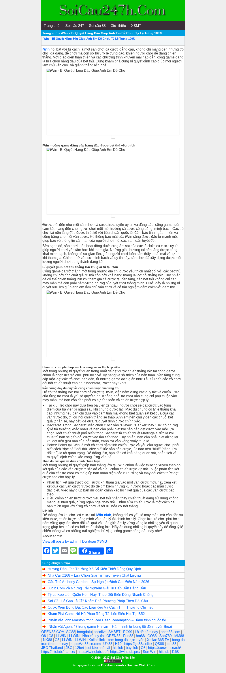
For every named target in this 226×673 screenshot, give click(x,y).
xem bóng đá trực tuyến (126, 640)
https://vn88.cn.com (86, 644)
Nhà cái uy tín (93, 636)
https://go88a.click (138, 644)
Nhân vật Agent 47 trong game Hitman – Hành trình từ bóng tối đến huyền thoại (110, 626)
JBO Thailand (52, 648)
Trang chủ (50, 33)
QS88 (160, 644)
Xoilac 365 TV (158, 640)
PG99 (128, 632)
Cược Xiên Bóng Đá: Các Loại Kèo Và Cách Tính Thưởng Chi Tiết (100, 607)
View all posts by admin (60, 541)
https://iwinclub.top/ (93, 652)
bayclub (132, 648)
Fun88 (128, 636)
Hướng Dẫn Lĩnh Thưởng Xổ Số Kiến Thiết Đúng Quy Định (94, 569)
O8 (44, 636)
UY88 (108, 644)
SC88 (70, 632)
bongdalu (84, 632)
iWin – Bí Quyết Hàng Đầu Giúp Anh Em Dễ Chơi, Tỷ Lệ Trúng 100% (89, 38)
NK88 (48, 640)
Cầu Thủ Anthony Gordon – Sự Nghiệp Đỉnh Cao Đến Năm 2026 (98, 582)
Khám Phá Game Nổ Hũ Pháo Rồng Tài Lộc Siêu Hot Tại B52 (96, 614)
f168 (176, 652)
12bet (80, 648)
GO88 (152, 636)
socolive (100, 632)
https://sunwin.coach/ (165, 648)
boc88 (172, 644)
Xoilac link (97, 640)
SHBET (114, 632)
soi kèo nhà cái (99, 648)
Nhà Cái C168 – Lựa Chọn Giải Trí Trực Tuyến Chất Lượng (95, 575)
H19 (118, 644)
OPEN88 (113, 636)
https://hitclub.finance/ (58, 652)
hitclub (118, 648)
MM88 (179, 636)
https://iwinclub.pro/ (125, 652)
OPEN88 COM (52, 632)
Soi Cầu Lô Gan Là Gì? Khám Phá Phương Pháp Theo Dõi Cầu (98, 601)
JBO (69, 648)
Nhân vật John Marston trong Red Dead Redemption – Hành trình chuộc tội (107, 620)
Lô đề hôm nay (147, 632)
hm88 (141, 636)
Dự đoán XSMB (94, 541)
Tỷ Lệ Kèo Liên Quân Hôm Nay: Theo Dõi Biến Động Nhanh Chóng (101, 594)
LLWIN (61, 636)
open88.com (171, 632)
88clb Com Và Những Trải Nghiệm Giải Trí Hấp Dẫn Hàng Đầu (97, 588)
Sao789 (166, 636)
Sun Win (150, 652)
